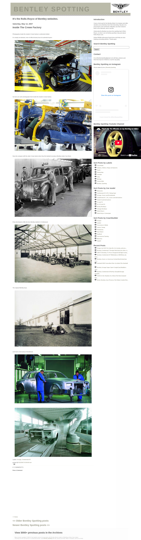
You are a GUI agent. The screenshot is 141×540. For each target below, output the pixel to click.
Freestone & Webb (102, 225)
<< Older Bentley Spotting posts (31, 520)
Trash (98, 170)
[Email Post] (53, 464)
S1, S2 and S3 (101, 204)
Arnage (19, 459)
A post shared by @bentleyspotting (111, 117)
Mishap (99, 179)
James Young (101, 227)
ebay (98, 176)
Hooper (99, 220)
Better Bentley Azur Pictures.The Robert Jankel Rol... (112, 280)
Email (95, 58)
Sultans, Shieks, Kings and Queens (107, 167)
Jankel (99, 223)
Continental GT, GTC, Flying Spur (106, 193)
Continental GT (26, 459)
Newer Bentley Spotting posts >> (31, 525)
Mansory (99, 238)
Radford (99, 234)
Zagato (99, 240)
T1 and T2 (100, 202)
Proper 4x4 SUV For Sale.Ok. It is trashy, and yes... (111, 248)
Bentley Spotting (102, 183)
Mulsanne (100, 191)
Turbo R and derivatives (104, 200)
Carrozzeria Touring (103, 236)
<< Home (15, 517)
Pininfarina (100, 229)
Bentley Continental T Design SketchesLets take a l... (112, 250)
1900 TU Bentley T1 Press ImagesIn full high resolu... (112, 252)
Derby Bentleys (101, 206)
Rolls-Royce (100, 211)
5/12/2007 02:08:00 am (25, 462)
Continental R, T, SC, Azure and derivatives (109, 197)
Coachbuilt (100, 165)
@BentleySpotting (110, 67)
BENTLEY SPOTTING (52, 9)
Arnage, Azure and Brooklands (106, 195)
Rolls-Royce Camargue (104, 213)
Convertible (100, 181)
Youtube (99, 174)
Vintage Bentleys (102, 209)
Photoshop (100, 172)
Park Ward (100, 231)
